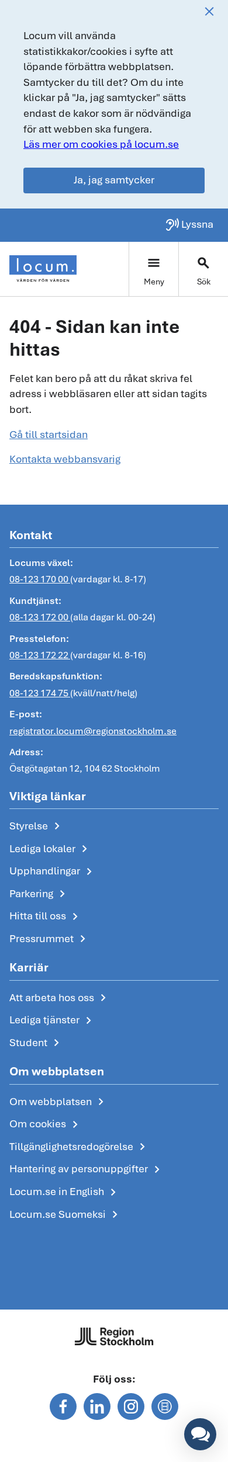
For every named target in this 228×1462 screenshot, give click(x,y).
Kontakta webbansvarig (64, 459)
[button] (200, 1434)
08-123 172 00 (39, 617)
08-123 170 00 (39, 579)
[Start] (43, 268)
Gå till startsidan (48, 434)
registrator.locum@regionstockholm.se (93, 731)
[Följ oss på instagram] (131, 1406)
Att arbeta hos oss (59, 998)
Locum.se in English (64, 1192)
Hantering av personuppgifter (86, 1169)
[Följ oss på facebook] (63, 1406)
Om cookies (45, 1124)
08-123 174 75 (39, 693)
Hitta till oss (45, 916)
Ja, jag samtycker (114, 179)
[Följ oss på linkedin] (97, 1406)
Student (36, 1043)
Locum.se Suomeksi (65, 1215)
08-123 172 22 (39, 655)
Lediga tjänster (52, 1020)
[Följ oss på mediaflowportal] (164, 1406)
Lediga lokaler (50, 849)
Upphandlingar (52, 871)
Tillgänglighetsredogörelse (79, 1147)
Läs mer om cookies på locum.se (101, 144)
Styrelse (36, 826)
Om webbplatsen (58, 1102)
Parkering (39, 894)
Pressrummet (49, 939)
